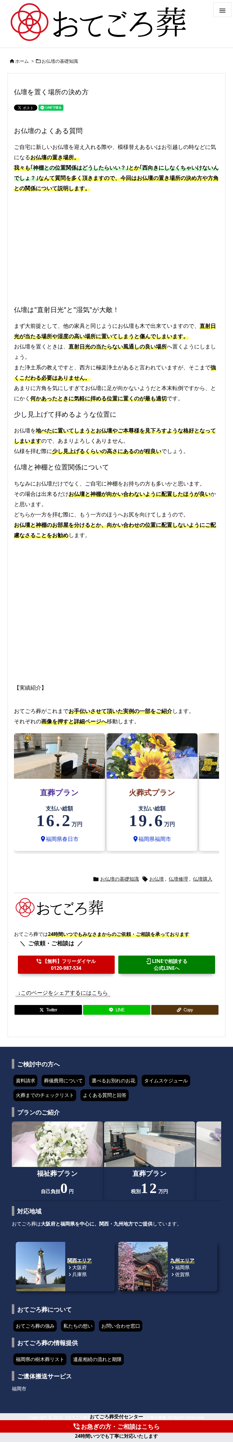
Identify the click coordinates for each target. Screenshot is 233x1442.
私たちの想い (78, 1326)
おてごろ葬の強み (35, 1326)
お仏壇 (156, 879)
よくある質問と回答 (105, 1095)
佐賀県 (180, 1274)
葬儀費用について (63, 1080)
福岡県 (180, 1267)
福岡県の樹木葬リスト (40, 1359)
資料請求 (25, 1080)
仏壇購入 (202, 879)
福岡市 (19, 1388)
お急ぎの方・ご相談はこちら (116, 1426)
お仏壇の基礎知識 (60, 61)
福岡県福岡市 (152, 838)
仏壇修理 (178, 879)
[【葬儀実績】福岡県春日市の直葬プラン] (59, 755)
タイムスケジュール (166, 1080)
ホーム (22, 61)
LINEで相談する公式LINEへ (166, 964)
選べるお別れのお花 (113, 1080)
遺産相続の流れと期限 (97, 1359)
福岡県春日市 (59, 838)
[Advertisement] (116, 245)
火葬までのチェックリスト (45, 1095)
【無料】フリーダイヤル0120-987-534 (66, 964)
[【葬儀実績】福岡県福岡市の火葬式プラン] (152, 755)
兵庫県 (77, 1274)
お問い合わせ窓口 (120, 1326)
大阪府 (77, 1267)
